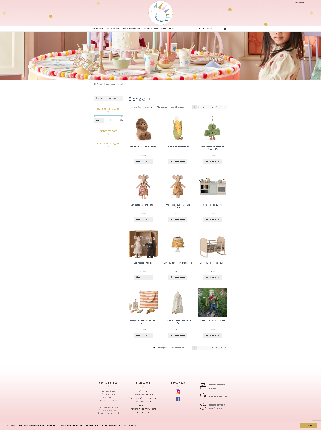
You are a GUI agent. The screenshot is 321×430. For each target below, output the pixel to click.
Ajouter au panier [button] (143, 161)
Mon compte (300, 3)
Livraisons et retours (143, 401)
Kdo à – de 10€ (168, 29)
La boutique (98, 29)
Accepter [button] (308, 425)
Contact (143, 391)
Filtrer (98, 120)
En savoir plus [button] (134, 425)
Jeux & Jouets (112, 29)
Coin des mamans (150, 29)
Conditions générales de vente (143, 398)
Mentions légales (143, 405)
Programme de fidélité (143, 394)
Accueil (100, 84)
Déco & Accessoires (131, 29)
